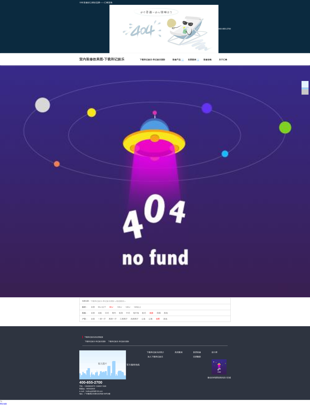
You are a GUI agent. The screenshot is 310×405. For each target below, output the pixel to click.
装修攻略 (207, 59)
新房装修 (197, 352)
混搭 (151, 312)
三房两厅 (124, 318)
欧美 (121, 312)
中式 (128, 312)
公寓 (150, 318)
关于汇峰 (223, 59)
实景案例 (192, 59)
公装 (143, 318)
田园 (159, 312)
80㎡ (111, 307)
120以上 (137, 307)
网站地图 (3, 403)
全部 (93, 307)
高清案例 (178, 352)
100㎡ (119, 307)
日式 (107, 312)
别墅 (158, 318)
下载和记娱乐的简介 (155, 352)
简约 (114, 312)
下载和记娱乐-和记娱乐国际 (152, 59)
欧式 (144, 312)
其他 (166, 312)
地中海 (136, 312)
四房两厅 (134, 318)
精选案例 (120, 301)
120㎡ (128, 307)
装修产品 (176, 59)
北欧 (100, 312)
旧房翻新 (197, 356)
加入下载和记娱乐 (155, 356)
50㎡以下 (102, 307)
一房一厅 (102, 318)
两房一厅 (113, 318)
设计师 (214, 352)
